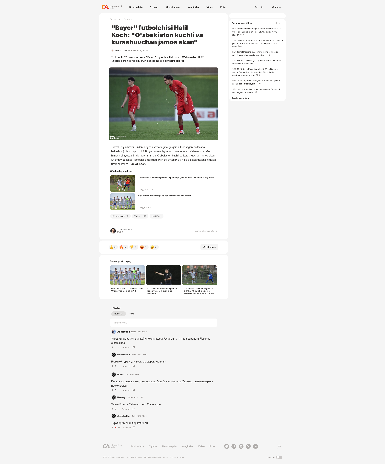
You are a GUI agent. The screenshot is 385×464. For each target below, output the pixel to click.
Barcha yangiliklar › (241, 98)
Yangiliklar (193, 7)
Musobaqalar (173, 7)
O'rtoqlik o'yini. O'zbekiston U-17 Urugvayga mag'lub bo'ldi (127, 289)
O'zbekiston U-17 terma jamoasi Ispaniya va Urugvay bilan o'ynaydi (162, 290)
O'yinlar (154, 7)
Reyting (117, 313)
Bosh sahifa (135, 7)
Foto (222, 7)
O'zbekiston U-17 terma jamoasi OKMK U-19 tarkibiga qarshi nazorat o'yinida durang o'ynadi (198, 290)
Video (209, 7)
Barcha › (279, 23)
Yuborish (126, 347)
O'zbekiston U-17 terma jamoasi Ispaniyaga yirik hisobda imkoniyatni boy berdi (175, 177)
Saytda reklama (177, 457)
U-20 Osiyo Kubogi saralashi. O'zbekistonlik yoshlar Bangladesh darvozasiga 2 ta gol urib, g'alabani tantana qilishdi (255, 72)
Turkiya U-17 (140, 216)
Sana (131, 313)
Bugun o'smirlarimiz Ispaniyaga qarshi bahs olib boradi (164, 195)
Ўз (262, 7)
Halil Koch (156, 216)
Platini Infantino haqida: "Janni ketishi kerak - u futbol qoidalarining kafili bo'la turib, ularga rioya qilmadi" (256, 31)
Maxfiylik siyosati (134, 457)
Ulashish (211, 247)
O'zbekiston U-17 (120, 216)
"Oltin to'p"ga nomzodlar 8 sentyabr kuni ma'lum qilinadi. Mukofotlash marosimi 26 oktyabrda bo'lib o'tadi (257, 43)
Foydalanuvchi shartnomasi (156, 457)
